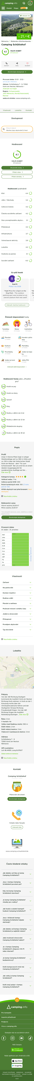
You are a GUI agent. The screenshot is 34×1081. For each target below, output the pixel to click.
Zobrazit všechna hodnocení (16, 305)
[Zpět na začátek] (17, 1000)
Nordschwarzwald (21, 93)
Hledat (9, 8)
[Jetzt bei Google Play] (17, 1066)
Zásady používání (9, 1072)
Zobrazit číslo (17, 827)
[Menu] (3, 8)
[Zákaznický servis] (23, 3)
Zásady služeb (27, 1074)
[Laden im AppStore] (17, 1061)
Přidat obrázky (17, 176)
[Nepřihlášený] (30, 3)
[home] (17, 1007)
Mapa (16, 8)
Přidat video (17, 172)
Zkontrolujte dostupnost (16, 72)
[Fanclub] (24, 8)
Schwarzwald (14, 91)
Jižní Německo (8, 93)
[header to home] (9, 3)
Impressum (19, 1072)
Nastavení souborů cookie (11, 1074)
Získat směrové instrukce (9, 753)
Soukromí (28, 1072)
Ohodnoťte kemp (16, 168)
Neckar (5, 95)
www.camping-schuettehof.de (17, 851)
